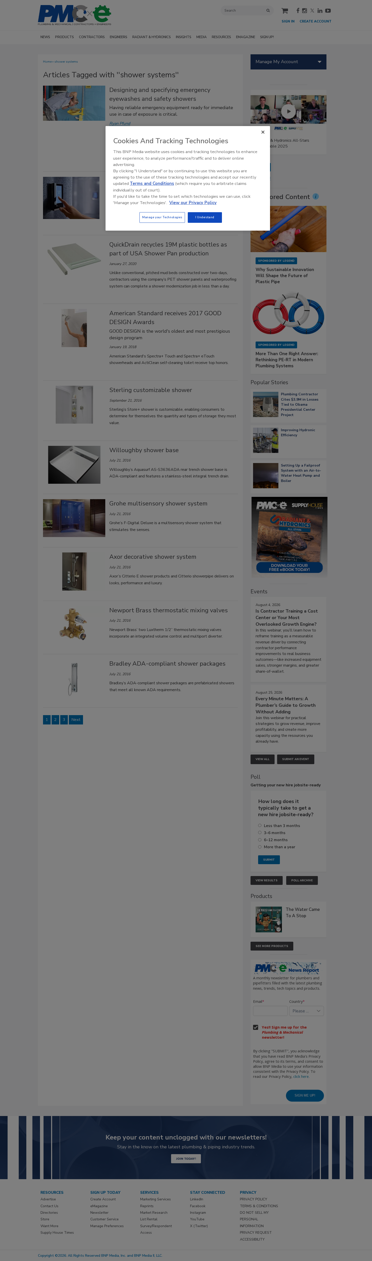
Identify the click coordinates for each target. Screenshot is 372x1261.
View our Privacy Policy (193, 203)
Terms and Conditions (152, 183)
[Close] (262, 132)
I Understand (204, 217)
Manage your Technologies (162, 217)
